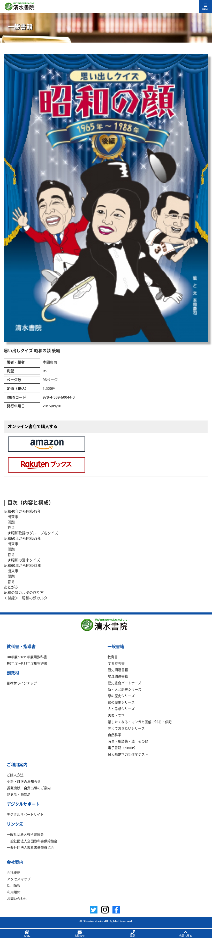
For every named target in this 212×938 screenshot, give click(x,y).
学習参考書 (116, 663)
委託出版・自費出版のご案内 (29, 788)
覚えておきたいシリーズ (126, 728)
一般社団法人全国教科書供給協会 (32, 841)
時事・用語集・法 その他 (128, 741)
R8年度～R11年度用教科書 (27, 657)
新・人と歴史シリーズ (124, 689)
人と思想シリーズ (121, 709)
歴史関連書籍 (118, 670)
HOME (26, 935)
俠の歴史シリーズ (121, 702)
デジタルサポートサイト (25, 814)
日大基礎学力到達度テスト (128, 754)
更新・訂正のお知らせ (24, 781)
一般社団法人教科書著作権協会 (30, 847)
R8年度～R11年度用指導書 (27, 663)
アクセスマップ (19, 879)
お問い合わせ (17, 898)
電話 (132, 935)
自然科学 (114, 735)
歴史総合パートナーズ (124, 683)
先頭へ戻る (185, 935)
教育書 (113, 657)
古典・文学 (116, 715)
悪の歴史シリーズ (121, 696)
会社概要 (13, 872)
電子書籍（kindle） (122, 748)
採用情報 (13, 885)
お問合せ (79, 935)
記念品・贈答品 (19, 795)
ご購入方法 (15, 775)
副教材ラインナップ (22, 683)
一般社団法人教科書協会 (25, 834)
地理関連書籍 (118, 676)
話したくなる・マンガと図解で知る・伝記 (140, 722)
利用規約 (13, 892)
